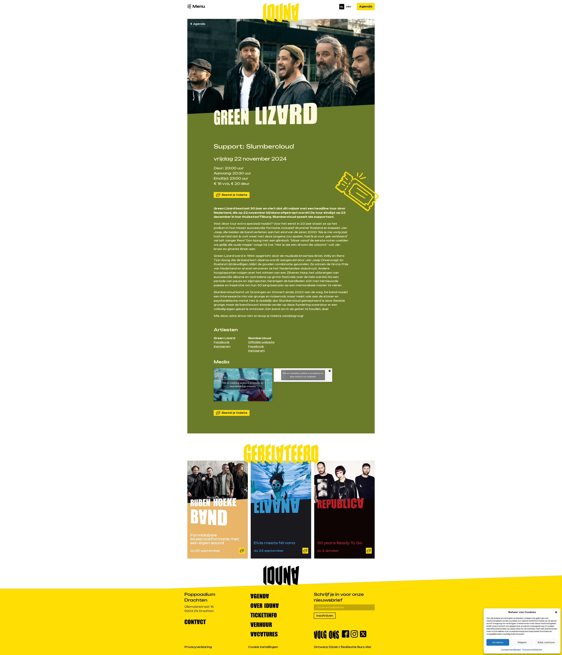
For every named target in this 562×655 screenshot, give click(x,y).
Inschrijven (324, 615)
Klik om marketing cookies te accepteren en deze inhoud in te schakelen (243, 384)
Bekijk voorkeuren (546, 642)
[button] (556, 612)
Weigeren (522, 642)
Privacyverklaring (532, 649)
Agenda (365, 6)
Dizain (333, 647)
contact (195, 621)
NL (341, 6)
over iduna (264, 605)
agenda (259, 596)
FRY (348, 6)
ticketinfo (263, 615)
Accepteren (497, 642)
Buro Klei (364, 647)
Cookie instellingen (511, 649)
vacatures (264, 634)
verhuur (261, 624)
